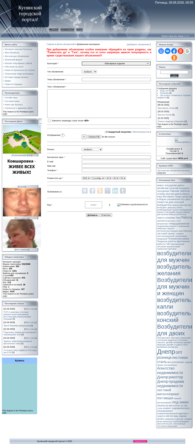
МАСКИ (169, 416)
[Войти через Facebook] (174, 51)
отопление (162, 340)
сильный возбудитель (170, 203)
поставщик (165, 398)
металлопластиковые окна (170, 231)
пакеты (161, 217)
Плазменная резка (178, 238)
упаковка (170, 217)
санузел (170, 228)
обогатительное (164, 424)
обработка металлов (168, 405)
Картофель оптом (166, 108)
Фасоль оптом (164, 115)
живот (160, 185)
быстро (170, 193)
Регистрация (67, 29)
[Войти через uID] (161, 51)
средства (187, 196)
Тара (178, 217)
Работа (186, 217)
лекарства (162, 202)
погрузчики (185, 338)
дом (171, 202)
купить (161, 418)
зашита (161, 416)
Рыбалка (164, 93)
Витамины (168, 196)
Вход (79, 29)
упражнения (174, 199)
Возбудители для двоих (174, 329)
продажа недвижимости (170, 383)
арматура (167, 421)
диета (178, 193)
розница (164, 357)
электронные (179, 424)
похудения (163, 191)
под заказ (180, 402)
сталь (160, 408)
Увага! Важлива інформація (16, 325)
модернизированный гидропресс (173, 413)
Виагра (172, 214)
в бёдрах (162, 199)
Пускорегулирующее (167, 426)
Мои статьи (30, 309)
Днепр (166, 351)
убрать (185, 194)
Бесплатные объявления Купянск (174, 170)
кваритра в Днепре (174, 419)
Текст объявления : (57, 87)
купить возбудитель (182, 210)
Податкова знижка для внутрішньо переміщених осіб (20, 333)
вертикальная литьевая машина (170, 245)
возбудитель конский (174, 316)
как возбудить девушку (174, 206)
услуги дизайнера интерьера (172, 346)
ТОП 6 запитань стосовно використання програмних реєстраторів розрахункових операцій (17, 315)
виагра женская (179, 205)
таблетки (185, 191)
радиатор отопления (177, 340)
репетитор (181, 214)
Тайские (174, 191)
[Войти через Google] (187, 51)
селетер (173, 188)
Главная (53, 29)
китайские (163, 188)
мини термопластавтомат (168, 247)
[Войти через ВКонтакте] (167, 51)
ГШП (168, 244)
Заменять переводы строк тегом (70, 120)
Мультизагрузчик (141, 132)
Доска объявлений (66, 44)
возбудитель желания (174, 269)
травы (178, 196)
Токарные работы (166, 241)
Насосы (187, 231)
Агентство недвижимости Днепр (170, 372)
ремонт (173, 226)
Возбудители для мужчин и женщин (174, 286)
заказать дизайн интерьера (170, 342)
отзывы (161, 193)
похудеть (184, 188)
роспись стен (174, 221)
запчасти (162, 220)
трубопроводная (181, 421)
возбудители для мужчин (174, 256)
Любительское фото (22, 155)
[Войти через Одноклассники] (174, 58)
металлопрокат (175, 362)
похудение (171, 185)
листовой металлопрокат (168, 392)
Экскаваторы (163, 338)
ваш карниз (180, 416)
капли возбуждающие (169, 208)
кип (188, 223)
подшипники (163, 226)
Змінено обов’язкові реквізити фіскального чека (17, 342)
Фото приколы (22, 218)
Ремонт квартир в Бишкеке (171, 121)
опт (179, 352)
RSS (187, 36)
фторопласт (163, 224)
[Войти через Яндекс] (180, 51)
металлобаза (170, 365)
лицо (159, 196)
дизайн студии (174, 345)
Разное (21, 187)
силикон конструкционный (170, 234)
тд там (183, 405)
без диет (186, 199)
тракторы (174, 338)
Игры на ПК (165, 91)
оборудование (177, 223)
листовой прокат (166, 233)
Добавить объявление (138, 44)
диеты (180, 185)
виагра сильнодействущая (170, 212)
